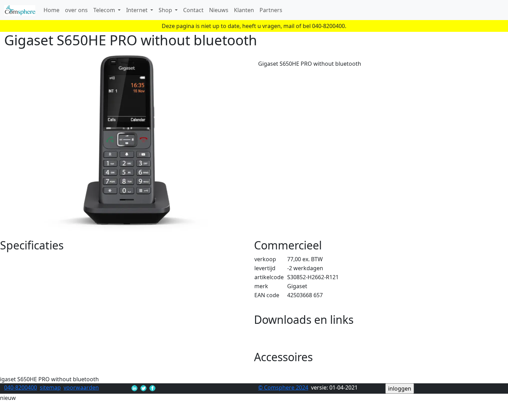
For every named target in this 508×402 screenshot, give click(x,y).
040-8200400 (20, 387)
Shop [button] (166, 10)
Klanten (244, 10)
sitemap (50, 387)
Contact (193, 10)
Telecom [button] (104, 10)
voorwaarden (81, 387)
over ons (76, 10)
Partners (271, 10)
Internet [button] (137, 10)
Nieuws (218, 10)
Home (51, 10)
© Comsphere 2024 (283, 387)
